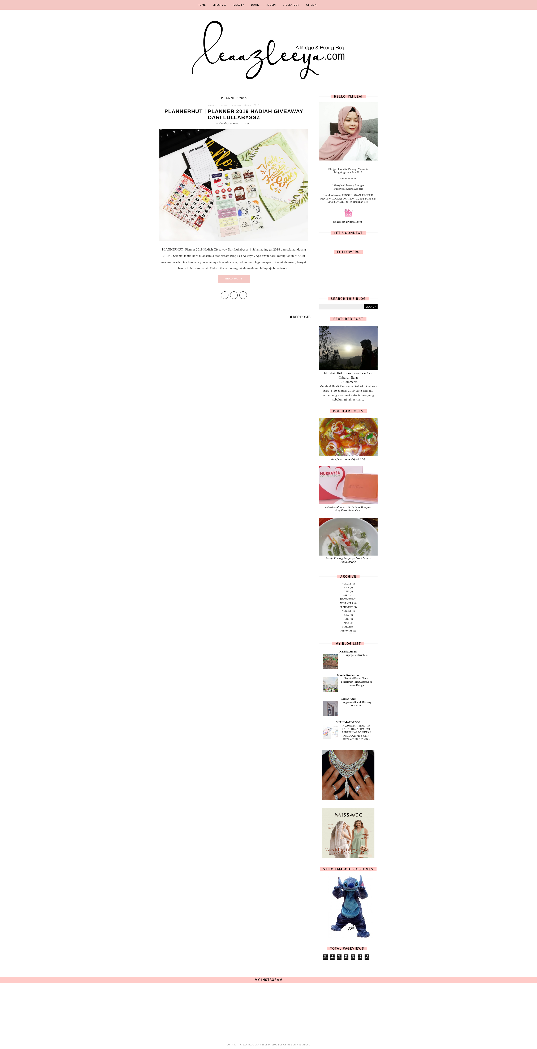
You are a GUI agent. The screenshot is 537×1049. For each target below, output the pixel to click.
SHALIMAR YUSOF (348, 722)
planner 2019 (251, 105)
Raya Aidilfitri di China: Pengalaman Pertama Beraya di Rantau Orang (356, 682)
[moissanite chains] (348, 799)
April (346, 595)
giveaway (224, 105)
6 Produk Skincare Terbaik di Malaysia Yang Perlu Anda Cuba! (348, 508)
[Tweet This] (234, 295)
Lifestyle (220, 4)
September (346, 607)
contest (212, 105)
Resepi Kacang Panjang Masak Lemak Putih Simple (348, 559)
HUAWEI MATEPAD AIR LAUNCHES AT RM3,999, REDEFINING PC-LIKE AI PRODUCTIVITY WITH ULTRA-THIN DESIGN (356, 732)
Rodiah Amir (348, 698)
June (346, 591)
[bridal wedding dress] (348, 857)
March (346, 626)
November (346, 603)
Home (202, 4)
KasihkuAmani (348, 651)
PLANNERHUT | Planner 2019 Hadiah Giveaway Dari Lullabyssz (233, 114)
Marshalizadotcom (348, 675)
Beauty (238, 4)
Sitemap (312, 4)
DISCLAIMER (291, 4)
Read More (234, 278)
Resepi (271, 4)
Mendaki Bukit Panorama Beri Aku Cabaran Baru (348, 375)
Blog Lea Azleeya (259, 1045)
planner (236, 105)
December (346, 599)
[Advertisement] (233, 359)
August (346, 583)
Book (255, 4)
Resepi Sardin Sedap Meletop (348, 459)
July (346, 587)
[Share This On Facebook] (224, 295)
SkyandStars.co (300, 1045)
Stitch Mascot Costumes (348, 869)
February (346, 630)
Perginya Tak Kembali (356, 655)
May (346, 622)
